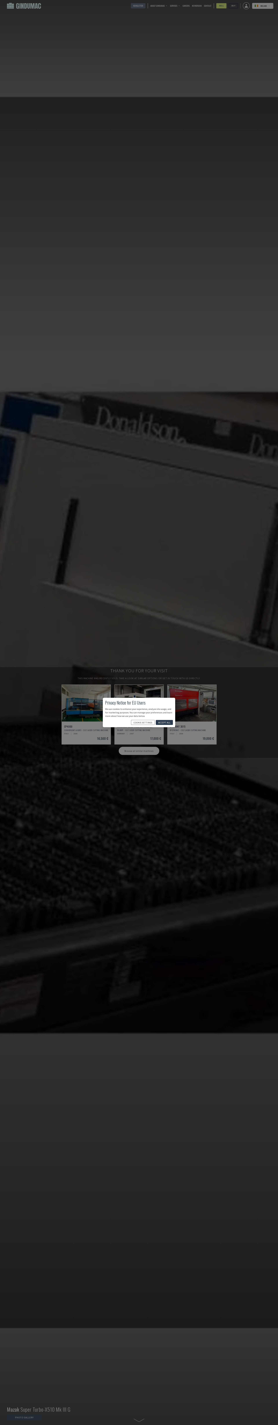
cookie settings (142, 722)
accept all (164, 722)
